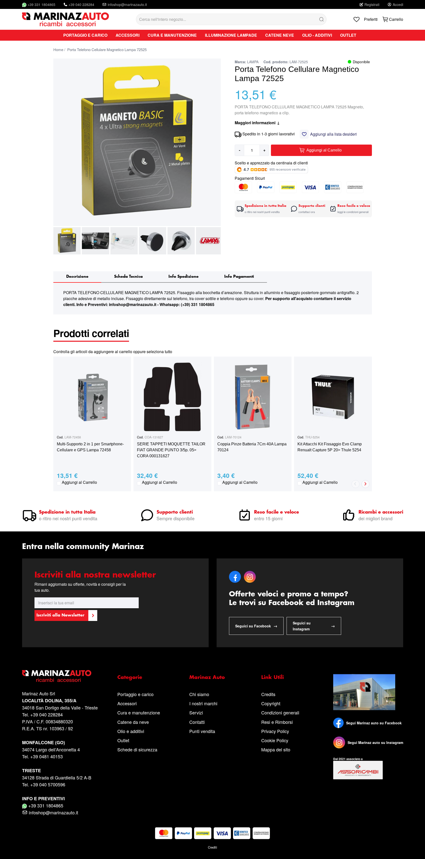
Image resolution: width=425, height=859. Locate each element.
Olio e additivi (130, 731)
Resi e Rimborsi (277, 722)
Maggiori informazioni (257, 122)
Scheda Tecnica (128, 277)
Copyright (270, 703)
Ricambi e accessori (381, 512)
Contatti (197, 722)
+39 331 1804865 (41, 4)
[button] (67, 240)
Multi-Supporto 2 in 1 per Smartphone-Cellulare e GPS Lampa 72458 (90, 447)
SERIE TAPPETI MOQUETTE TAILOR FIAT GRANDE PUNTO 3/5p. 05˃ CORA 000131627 (171, 450)
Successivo (365, 484)
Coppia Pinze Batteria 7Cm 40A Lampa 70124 (252, 447)
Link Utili (272, 677)
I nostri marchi (203, 703)
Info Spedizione (183, 277)
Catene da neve (133, 722)
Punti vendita (202, 731)
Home (58, 49)
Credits (268, 694)
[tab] (77, 277)
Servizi (196, 712)
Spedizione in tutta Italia (67, 512)
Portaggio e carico (135, 694)
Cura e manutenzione (138, 712)
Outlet (123, 740)
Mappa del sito (275, 749)
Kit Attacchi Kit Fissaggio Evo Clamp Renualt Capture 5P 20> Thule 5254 (329, 447)
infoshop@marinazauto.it (127, 4)
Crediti (212, 847)
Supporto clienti (175, 512)
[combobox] (231, 19)
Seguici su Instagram (314, 625)
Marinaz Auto (207, 677)
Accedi (398, 4)
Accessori (127, 703)
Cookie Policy (274, 740)
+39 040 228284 (81, 4)
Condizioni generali (280, 712)
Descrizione (77, 277)
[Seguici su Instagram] (339, 742)
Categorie (129, 677)
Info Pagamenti (239, 277)
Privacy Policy (275, 731)
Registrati (371, 4)
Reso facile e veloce (276, 512)
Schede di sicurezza (137, 749)
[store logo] (65, 19)
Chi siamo (199, 694)
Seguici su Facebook (256, 626)
